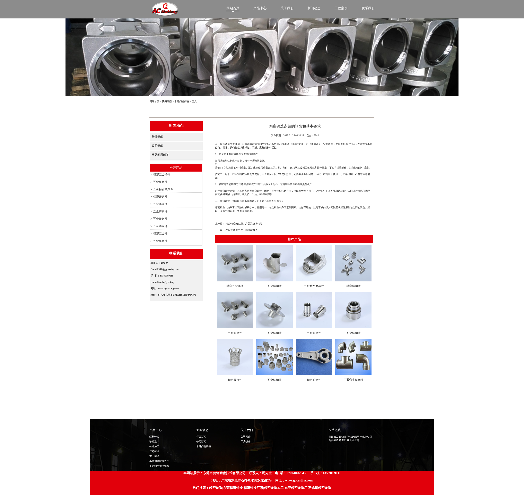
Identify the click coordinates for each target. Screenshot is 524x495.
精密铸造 (333, 440)
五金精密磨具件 (163, 189)
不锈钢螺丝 (353, 436)
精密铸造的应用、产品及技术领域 (244, 223)
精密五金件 (160, 233)
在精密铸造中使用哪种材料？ (241, 230)
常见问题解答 (160, 154)
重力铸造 (154, 456)
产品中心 (260, 8)
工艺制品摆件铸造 (159, 466)
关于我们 (287, 8)
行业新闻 (157, 136)
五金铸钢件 (160, 181)
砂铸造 (153, 441)
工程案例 (341, 8)
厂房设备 (246, 441)
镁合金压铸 (353, 440)
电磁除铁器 (366, 436)
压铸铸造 (154, 451)
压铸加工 (333, 436)
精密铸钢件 (160, 196)
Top (484, 437)
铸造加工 (154, 446)
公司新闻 (157, 145)
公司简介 (246, 436)
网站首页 (232, 8)
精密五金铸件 (161, 174)
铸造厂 (342, 440)
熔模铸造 (154, 436)
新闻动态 (314, 8)
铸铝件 (342, 436)
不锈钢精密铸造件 (159, 461)
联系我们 (368, 8)
